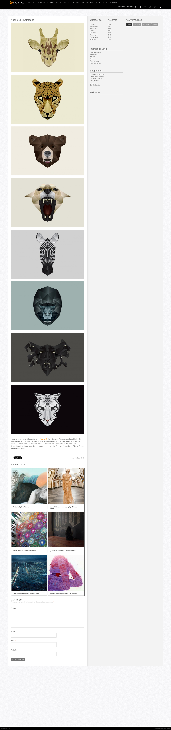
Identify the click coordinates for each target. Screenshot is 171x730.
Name (13, 631)
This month (146, 24)
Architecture (101, 3)
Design (31, 3)
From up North (94, 61)
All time (155, 24)
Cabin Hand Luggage (97, 76)
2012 (109, 33)
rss (159, 6)
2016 (109, 24)
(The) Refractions (95, 52)
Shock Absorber (95, 85)
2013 (109, 30)
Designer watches (96, 78)
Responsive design (159, 728)
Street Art (75, 3)
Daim (91, 59)
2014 (109, 28)
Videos (66, 3)
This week (137, 24)
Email (13, 641)
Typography (87, 3)
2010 (109, 37)
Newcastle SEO (5, 728)
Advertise (121, 7)
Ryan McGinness (95, 63)
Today (129, 24)
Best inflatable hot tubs (97, 74)
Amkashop (93, 54)
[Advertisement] (47, 451)
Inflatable (93, 83)
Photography (42, 3)
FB (135, 6)
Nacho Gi (43, 439)
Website (14, 650)
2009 (109, 39)
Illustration (55, 3)
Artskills (92, 57)
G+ (155, 6)
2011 (109, 35)
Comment (15, 608)
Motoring (113, 3)
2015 (109, 26)
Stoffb (168, 728)
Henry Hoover (94, 80)
